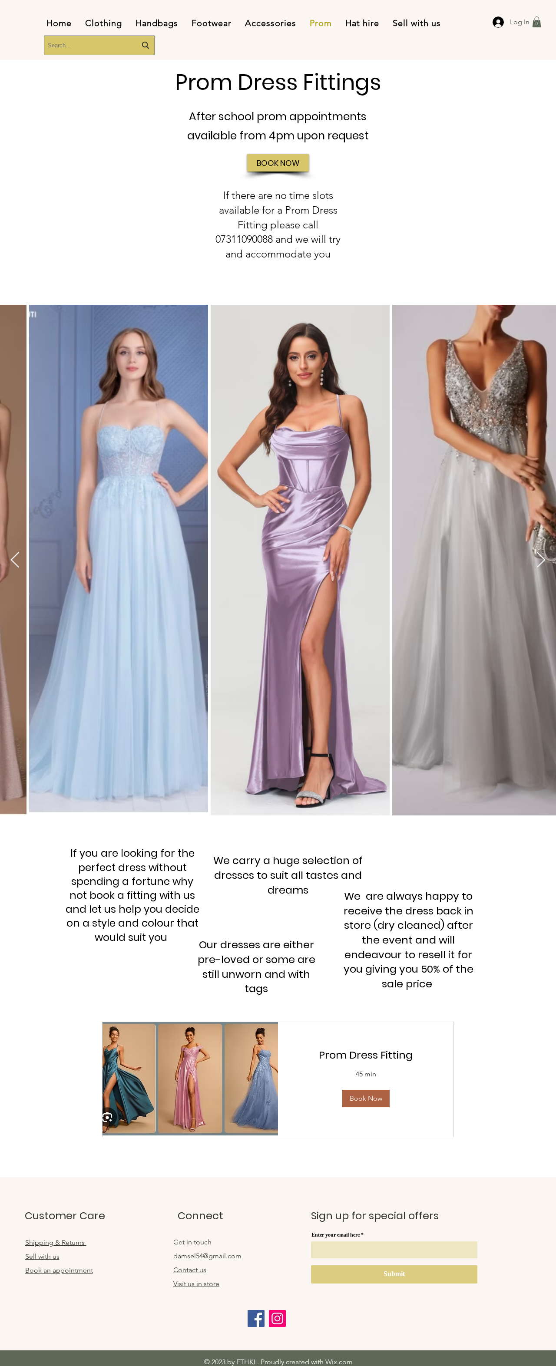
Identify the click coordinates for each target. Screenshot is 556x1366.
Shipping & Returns (55, 1242)
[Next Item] (541, 560)
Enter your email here (335, 1234)
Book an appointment (59, 1270)
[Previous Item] (15, 560)
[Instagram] (277, 1318)
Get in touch (192, 1242)
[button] (536, 21)
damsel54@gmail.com (207, 1256)
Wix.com (339, 1362)
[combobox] (99, 45)
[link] (365, 1055)
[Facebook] (256, 1318)
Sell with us (42, 1256)
